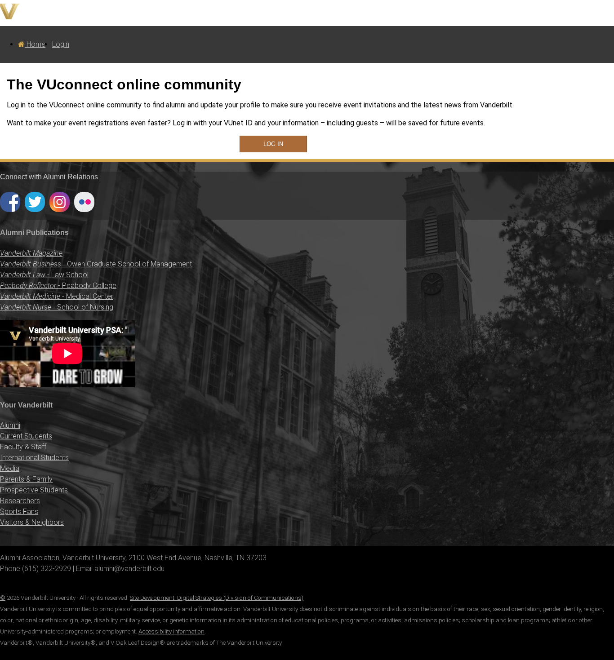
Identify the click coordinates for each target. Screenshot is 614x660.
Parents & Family (26, 479)
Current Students (26, 436)
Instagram (59, 202)
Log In (273, 144)
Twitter (35, 202)
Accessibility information (171, 631)
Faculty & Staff (23, 447)
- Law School (44, 274)
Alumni (10, 425)
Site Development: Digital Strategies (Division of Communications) (216, 597)
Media (9, 468)
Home (35, 44)
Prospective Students (34, 490)
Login (60, 44)
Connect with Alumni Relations (49, 177)
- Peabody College (58, 285)
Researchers (20, 500)
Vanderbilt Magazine (31, 253)
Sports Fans (19, 511)
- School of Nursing (56, 307)
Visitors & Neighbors (32, 522)
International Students (34, 457)
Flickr (84, 202)
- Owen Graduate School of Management (96, 264)
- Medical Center (56, 296)
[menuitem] (31, 44)
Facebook (10, 202)
